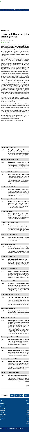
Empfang (2, 412)
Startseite (4, 10)
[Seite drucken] (9, 42)
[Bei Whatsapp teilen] (5, 42)
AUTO (12, 395)
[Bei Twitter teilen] (3, 42)
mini (17, 395)
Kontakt (2, 419)
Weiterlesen (18, 195)
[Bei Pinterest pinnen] (7, 42)
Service (1, 416)
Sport (21, 10)
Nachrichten (13, 10)
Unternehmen (3, 414)
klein (21, 395)
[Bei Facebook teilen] (1, 42)
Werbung (2, 418)
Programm (2, 410)
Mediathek (2, 408)
